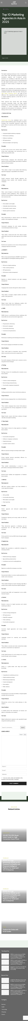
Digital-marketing (5, 9)
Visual (21, 734)
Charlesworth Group (6, 120)
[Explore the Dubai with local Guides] (14, 919)
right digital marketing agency (9, 93)
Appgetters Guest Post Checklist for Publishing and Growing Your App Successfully (18, 968)
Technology (6, 888)
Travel (4, 927)
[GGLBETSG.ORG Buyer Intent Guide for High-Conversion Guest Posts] (14, 826)
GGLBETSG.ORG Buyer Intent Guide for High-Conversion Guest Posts (11, 837)
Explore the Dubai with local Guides (10, 930)
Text (25, 734)
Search (22, 727)
